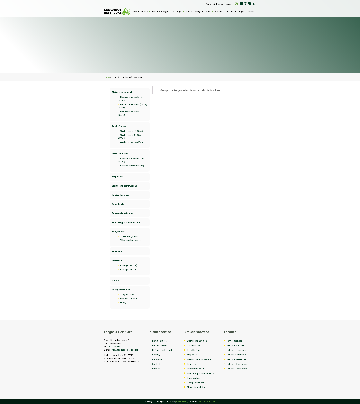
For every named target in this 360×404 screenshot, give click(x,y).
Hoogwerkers (118, 231)
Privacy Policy (182, 401)
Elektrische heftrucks (122, 92)
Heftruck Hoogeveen (237, 363)
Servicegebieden (234, 340)
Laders (189, 11)
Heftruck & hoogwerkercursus (240, 11)
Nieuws (219, 4)
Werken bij (210, 4)
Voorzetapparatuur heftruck (126, 222)
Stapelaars (117, 177)
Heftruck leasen (159, 345)
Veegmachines (127, 294)
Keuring (156, 354)
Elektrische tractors (129, 298)
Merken (144, 11)
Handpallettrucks (120, 195)
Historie (156, 368)
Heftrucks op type (160, 11)
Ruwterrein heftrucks (122, 213)
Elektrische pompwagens (124, 186)
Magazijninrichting (196, 387)
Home (107, 76)
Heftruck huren (159, 340)
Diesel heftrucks (120, 153)
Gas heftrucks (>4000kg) (131, 142)
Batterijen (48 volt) (128, 265)
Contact (227, 4)
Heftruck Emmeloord (237, 349)
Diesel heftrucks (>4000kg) (132, 166)
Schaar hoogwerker (129, 236)
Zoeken (135, 11)
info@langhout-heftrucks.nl (125, 349)
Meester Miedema (207, 401)
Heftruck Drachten (235, 345)
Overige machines (202, 11)
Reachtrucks (118, 204)
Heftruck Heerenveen (237, 359)
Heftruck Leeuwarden (237, 368)
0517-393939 (114, 346)
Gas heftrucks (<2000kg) (131, 131)
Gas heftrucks (119, 126)
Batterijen (177, 11)
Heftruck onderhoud (162, 349)
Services (218, 11)
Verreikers (117, 251)
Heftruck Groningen (236, 354)
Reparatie (157, 359)
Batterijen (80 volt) (128, 269)
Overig (123, 302)
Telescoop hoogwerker (130, 240)
